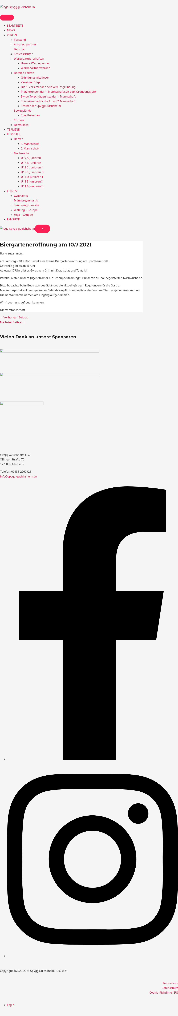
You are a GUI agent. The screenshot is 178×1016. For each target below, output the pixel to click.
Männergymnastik (26, 200)
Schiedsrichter (23, 54)
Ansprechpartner (25, 44)
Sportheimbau (30, 115)
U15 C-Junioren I (32, 167)
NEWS (11, 30)
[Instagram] (92, 956)
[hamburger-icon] (7, 18)
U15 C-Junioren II (32, 172)
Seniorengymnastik (26, 205)
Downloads (21, 125)
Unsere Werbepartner (35, 63)
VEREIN (12, 35)
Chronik (19, 120)
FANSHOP (13, 219)
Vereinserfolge (30, 82)
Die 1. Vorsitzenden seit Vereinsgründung (48, 87)
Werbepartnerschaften (29, 58)
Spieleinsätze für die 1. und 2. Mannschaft (48, 101)
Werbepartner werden (35, 68)
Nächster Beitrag (13, 322)
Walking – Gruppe (26, 210)
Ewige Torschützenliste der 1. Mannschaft (48, 96)
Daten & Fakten (24, 73)
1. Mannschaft (30, 144)
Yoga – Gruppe (23, 215)
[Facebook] (92, 759)
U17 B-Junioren (31, 163)
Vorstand (20, 40)
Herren (18, 139)
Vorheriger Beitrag (14, 317)
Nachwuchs (21, 153)
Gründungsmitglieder (35, 77)
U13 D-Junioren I (32, 177)
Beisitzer (20, 49)
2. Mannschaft (30, 148)
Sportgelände (22, 110)
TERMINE (13, 129)
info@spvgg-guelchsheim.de (18, 476)
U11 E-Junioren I (31, 181)
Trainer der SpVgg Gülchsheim (41, 106)
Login (10, 1005)
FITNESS (12, 191)
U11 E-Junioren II (32, 186)
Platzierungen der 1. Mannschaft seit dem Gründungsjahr (58, 92)
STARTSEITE (15, 25)
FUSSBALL (13, 134)
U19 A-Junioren (31, 158)
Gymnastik (21, 196)
